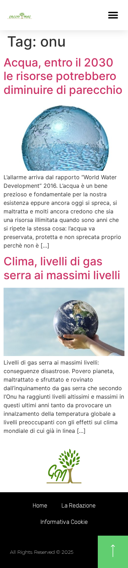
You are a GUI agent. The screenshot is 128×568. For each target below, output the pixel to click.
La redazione (79, 505)
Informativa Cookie (64, 522)
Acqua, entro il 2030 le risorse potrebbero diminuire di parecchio (63, 76)
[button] (113, 15)
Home (40, 505)
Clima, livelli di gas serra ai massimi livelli (62, 268)
